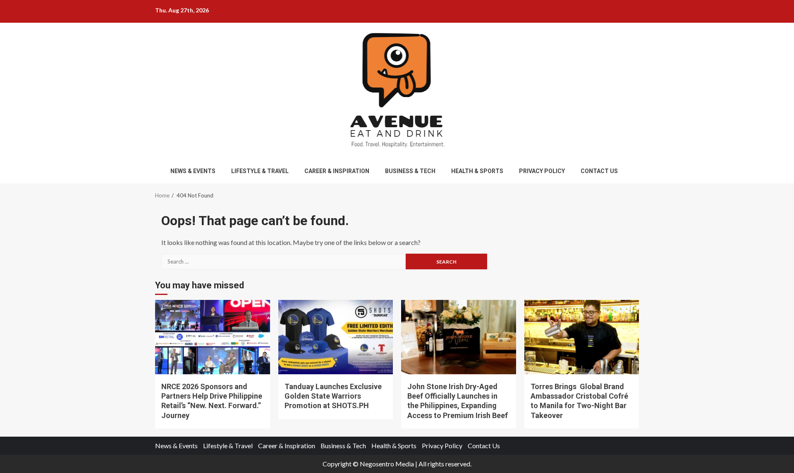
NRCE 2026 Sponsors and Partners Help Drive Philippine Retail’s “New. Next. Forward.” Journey (212, 337)
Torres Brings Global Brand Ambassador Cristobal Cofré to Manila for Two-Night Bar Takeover (581, 337)
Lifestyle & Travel (260, 171)
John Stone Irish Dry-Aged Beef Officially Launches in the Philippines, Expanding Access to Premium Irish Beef (458, 337)
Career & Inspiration (336, 171)
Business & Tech (410, 171)
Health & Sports (477, 171)
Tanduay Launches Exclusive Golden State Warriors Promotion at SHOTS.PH (335, 337)
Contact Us (599, 171)
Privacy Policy (542, 171)
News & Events (192, 171)
